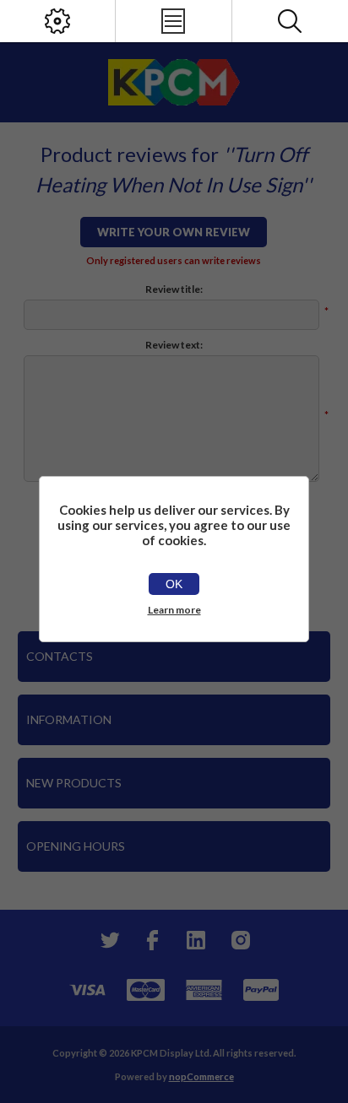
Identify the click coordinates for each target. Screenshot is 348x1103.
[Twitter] (108, 940)
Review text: (174, 344)
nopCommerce (201, 1076)
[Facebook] (152, 940)
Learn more (174, 609)
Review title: (174, 289)
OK (174, 584)
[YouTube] (195, 940)
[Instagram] (239, 940)
